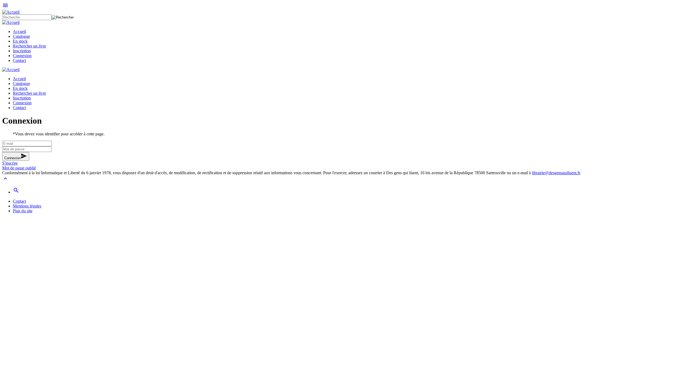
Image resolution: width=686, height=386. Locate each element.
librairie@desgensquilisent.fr (556, 172)
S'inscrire (10, 163)
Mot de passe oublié (19, 168)
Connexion (15, 156)
